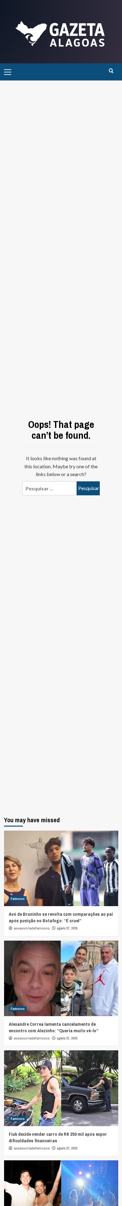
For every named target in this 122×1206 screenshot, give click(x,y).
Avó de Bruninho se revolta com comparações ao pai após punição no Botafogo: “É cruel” (61, 917)
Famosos (18, 898)
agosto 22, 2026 (67, 928)
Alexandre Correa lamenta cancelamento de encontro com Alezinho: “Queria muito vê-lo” (54, 1027)
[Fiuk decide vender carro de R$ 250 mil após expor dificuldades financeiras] (61, 1088)
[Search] (111, 71)
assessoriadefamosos (32, 928)
